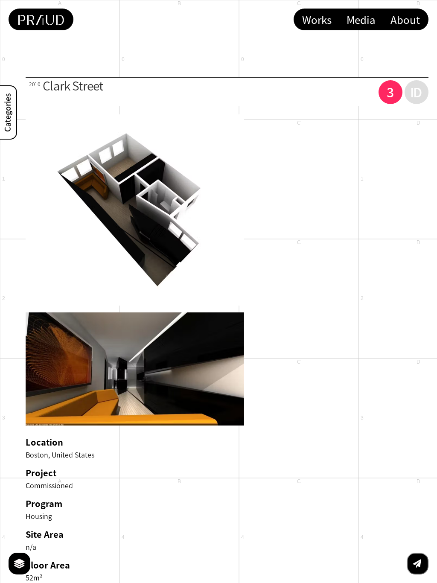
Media (361, 19)
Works (317, 19)
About (405, 19)
